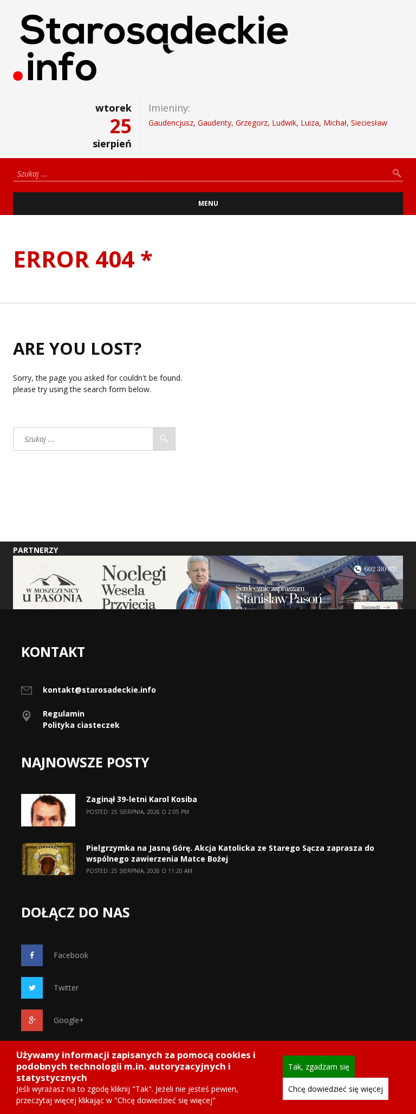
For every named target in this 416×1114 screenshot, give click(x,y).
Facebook (71, 955)
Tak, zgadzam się (318, 1066)
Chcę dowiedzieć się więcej (335, 1089)
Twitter (66, 987)
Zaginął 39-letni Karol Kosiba (141, 799)
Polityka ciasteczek (81, 725)
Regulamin (63, 713)
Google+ (69, 1020)
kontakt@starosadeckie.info (99, 690)
